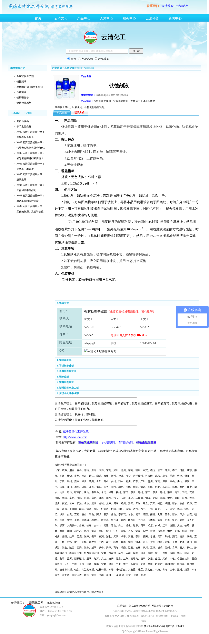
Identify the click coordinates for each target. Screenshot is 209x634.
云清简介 (167, 6)
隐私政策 (134, 605)
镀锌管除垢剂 (24, 102)
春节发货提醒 (24, 126)
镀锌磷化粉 (23, 97)
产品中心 (83, 18)
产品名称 (87, 58)
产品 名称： (87, 76)
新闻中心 (175, 18)
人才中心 (106, 18)
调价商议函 (23, 121)
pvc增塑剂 (108, 442)
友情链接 (168, 605)
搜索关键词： (88, 95)
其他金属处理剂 (73, 67)
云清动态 (182, 6)
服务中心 (129, 18)
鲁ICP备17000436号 (154, 626)
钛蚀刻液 (21, 92)
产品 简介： (87, 101)
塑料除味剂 (125, 442)
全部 (73, 58)
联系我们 (153, 6)
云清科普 (152, 18)
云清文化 (60, 18)
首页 (38, 18)
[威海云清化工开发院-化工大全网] (40, 8)
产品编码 (103, 58)
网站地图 (156, 605)
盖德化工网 (36, 602)
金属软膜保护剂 (25, 76)
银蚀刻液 (21, 81)
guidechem (53, 602)
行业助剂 (57, 67)
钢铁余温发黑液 (146, 442)
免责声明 (145, 605)
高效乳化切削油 (88, 442)
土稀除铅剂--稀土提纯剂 (30, 86)
